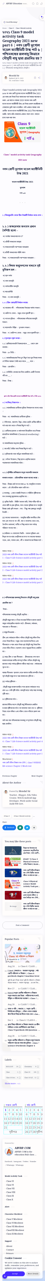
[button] (41, 3)
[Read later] (35, 78)
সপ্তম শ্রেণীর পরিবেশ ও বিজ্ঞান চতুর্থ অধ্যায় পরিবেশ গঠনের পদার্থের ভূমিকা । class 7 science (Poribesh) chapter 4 (24, 1043)
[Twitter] (25, 1161)
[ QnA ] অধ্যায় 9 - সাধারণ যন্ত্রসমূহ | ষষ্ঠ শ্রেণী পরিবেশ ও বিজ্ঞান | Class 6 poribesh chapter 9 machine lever (23, 973)
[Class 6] (24, 966)
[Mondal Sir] (14, 75)
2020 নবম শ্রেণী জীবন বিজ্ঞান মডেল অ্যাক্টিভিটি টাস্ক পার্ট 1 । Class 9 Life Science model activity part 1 (22, 556)
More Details (33, 1273)
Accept (15, 1273)
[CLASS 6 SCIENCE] (35, 1020)
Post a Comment (22, 925)
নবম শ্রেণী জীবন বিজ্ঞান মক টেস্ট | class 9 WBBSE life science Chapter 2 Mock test (21, 764)
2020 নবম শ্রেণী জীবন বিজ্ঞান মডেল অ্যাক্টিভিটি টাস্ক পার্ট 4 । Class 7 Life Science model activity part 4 (22, 740)
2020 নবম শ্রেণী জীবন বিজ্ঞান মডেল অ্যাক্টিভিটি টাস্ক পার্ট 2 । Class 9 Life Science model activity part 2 (22, 568)
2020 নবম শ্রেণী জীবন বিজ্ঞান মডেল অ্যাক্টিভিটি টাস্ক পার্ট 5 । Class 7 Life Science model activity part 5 (22, 752)
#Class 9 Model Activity (22, 816)
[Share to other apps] (34, 827)
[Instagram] (17, 1161)
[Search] (33, 3)
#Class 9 (7, 816)
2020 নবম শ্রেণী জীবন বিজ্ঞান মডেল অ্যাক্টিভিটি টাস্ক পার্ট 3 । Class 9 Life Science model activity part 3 (22, 581)
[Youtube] (33, 1161)
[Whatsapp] (10, 1165)
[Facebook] (8, 1161)
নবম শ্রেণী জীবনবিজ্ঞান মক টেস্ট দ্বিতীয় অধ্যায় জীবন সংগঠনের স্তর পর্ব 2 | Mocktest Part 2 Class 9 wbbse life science (31, 906)
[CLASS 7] (25, 988)
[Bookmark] (37, 3)
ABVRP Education (14, 3)
